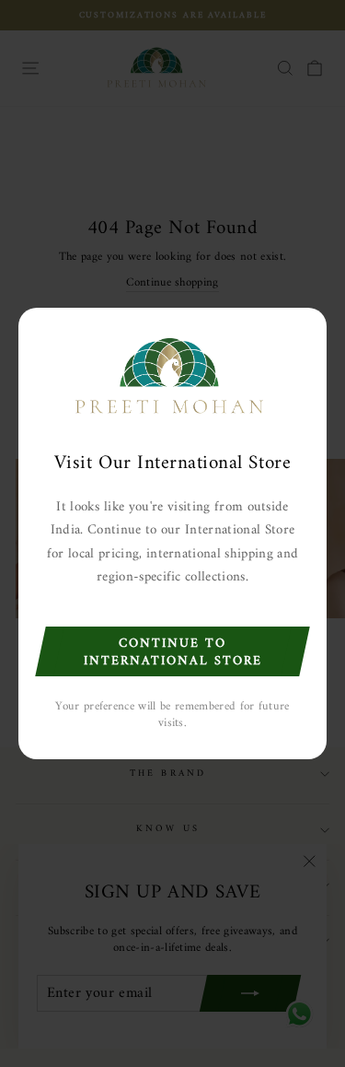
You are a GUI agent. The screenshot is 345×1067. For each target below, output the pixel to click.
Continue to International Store (173, 653)
